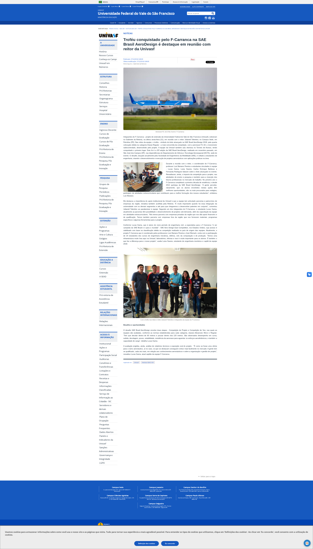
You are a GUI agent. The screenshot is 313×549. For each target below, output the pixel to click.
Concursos (148, 23)
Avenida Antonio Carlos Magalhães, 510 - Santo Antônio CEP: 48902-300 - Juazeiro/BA (155, 490)
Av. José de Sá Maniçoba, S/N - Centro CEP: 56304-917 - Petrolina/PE (117, 490)
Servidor (131, 23)
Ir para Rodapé (138, 6)
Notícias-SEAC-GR (131, 28)
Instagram (206, 18)
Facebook (210, 18)
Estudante (122, 23)
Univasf (136, 362)
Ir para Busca (126, 6)
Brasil (105, 2)
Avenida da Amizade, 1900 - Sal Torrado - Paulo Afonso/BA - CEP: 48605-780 (194, 498)
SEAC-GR (122, 28)
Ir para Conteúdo (103, 6)
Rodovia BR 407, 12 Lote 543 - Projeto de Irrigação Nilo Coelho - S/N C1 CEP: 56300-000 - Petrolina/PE (117, 498)
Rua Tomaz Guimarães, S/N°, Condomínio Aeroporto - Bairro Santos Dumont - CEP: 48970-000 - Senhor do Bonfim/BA (194, 490)
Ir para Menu (115, 6)
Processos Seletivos (161, 23)
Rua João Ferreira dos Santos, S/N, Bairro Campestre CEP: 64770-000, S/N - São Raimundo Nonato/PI (156, 498)
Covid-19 (113, 23)
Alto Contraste (198, 7)
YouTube (213, 18)
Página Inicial (113, 28)
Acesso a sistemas (209, 23)
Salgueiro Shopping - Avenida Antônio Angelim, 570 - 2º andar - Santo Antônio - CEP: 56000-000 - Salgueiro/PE (156, 506)
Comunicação (175, 23)
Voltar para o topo (208, 476)
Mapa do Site (210, 7)
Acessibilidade (185, 7)
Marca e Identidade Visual (191, 23)
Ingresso (139, 23)
